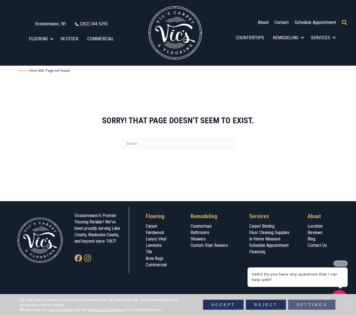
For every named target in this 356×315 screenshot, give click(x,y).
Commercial (100, 38)
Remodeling (285, 37)
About (263, 22)
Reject (266, 304)
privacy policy (60, 309)
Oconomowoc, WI (50, 23)
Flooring (38, 38)
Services (320, 37)
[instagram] (87, 258)
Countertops (250, 37)
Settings (311, 304)
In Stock (69, 38)
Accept (223, 304)
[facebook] (78, 258)
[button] (52, 39)
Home (22, 70)
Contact (282, 22)
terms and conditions (106, 309)
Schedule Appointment (315, 22)
